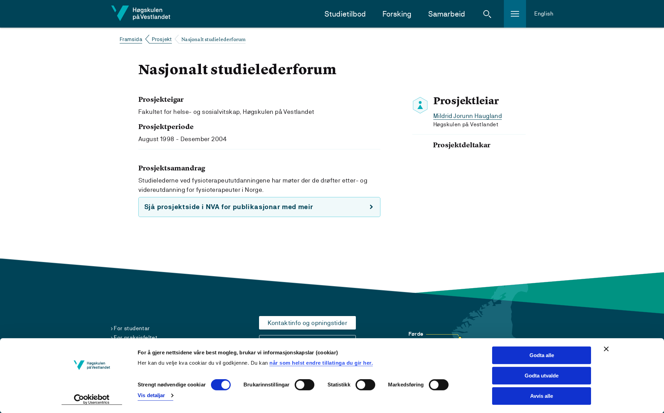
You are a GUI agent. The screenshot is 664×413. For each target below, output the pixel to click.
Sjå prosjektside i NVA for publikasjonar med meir (228, 207)
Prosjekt (162, 39)
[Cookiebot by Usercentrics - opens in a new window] (92, 399)
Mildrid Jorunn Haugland (467, 115)
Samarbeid (446, 14)
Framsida (131, 39)
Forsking (397, 14)
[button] (487, 14)
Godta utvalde (542, 375)
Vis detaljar (151, 395)
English (543, 13)
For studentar (132, 328)
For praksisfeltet (135, 337)
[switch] (304, 385)
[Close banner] (606, 348)
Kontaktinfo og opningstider (307, 322)
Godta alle (541, 355)
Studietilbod (345, 14)
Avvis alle (541, 396)
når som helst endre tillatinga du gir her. (321, 363)
